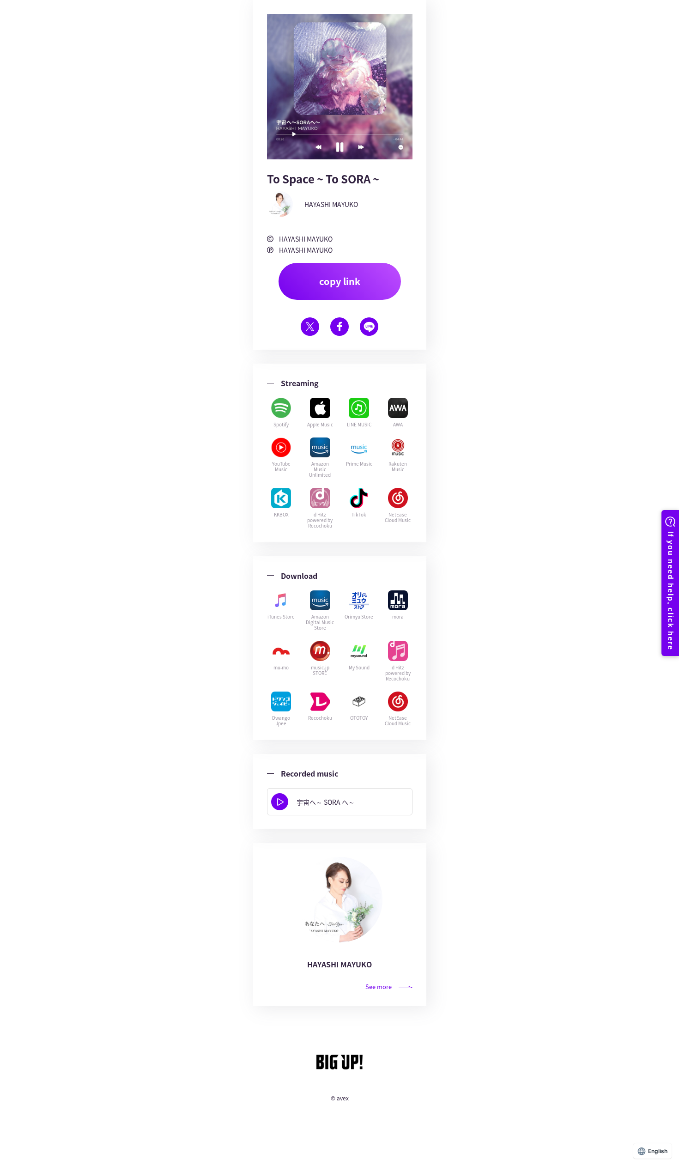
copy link (339, 281)
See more (378, 986)
